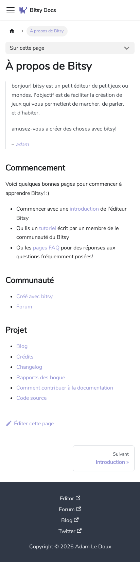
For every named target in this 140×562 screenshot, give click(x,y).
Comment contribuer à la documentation (64, 388)
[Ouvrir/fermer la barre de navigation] (10, 10)
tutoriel (47, 228)
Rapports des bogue (40, 377)
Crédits (25, 357)
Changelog (29, 367)
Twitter (66, 531)
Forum (24, 306)
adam (22, 144)
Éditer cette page (34, 423)
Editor (67, 498)
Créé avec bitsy (34, 296)
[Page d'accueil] (11, 31)
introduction (84, 209)
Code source (31, 398)
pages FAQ (46, 248)
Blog (22, 346)
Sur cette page (27, 48)
